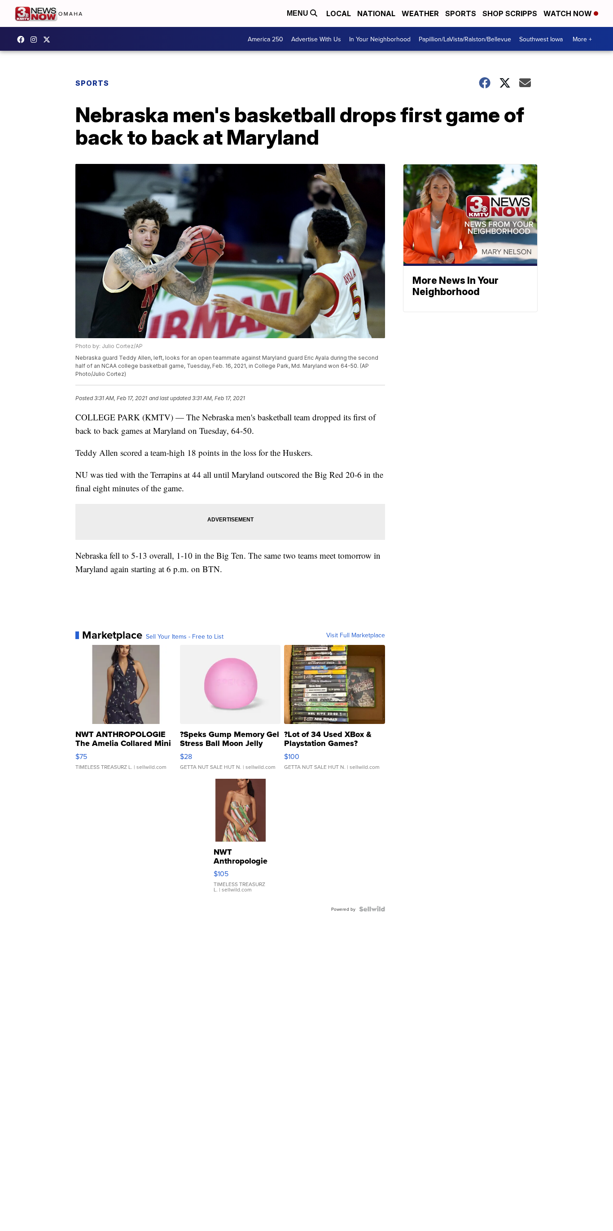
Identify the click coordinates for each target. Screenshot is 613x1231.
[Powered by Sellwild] (372, 909)
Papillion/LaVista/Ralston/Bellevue (465, 39)
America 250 (265, 39)
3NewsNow (23, 39)
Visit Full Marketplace (355, 635)
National (376, 13)
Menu (298, 13)
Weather (420, 13)
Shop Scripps (509, 13)
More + (582, 39)
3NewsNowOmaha (49, 39)
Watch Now (568, 13)
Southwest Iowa (541, 39)
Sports (460, 13)
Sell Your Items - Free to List (184, 636)
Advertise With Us (316, 39)
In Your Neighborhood (380, 39)
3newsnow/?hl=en (36, 39)
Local (338, 13)
